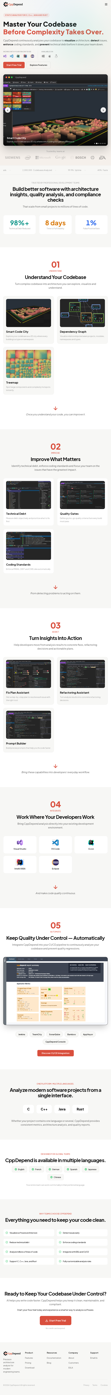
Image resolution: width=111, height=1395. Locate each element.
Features (29, 1358)
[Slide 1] (94, 142)
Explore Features (38, 65)
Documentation (54, 1358)
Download (29, 1367)
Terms (94, 1385)
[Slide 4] (100, 142)
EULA (70, 1367)
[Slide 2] (96, 142)
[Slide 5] (102, 142)
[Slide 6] (104, 142)
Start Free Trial (13, 65)
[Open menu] (106, 4)
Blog (49, 1362)
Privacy (86, 1385)
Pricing (28, 1362)
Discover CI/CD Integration (55, 1053)
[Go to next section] (55, 408)
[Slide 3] (98, 142)
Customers (73, 1362)
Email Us (93, 1358)
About (71, 1358)
